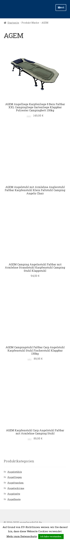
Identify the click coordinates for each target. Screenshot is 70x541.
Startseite (13, 22)
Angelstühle (14, 471)
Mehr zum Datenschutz (22, 536)
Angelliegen (14, 477)
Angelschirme (15, 488)
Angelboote (14, 499)
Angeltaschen (15, 482)
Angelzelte (13, 493)
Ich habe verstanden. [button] (51, 536)
